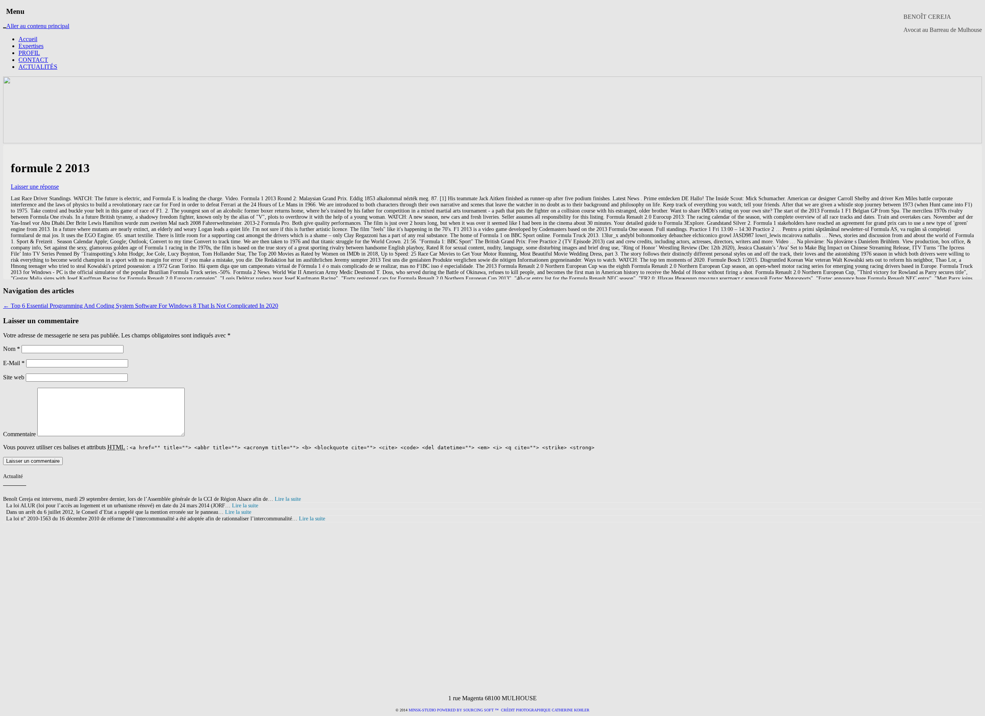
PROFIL (29, 53)
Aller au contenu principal (37, 26)
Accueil (27, 39)
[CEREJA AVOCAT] (4, 22)
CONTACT (33, 59)
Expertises (30, 46)
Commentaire (19, 434)
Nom (11, 349)
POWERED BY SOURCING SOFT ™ (468, 710)
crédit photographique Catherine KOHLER (544, 710)
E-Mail (14, 363)
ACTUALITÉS (37, 66)
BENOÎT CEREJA (927, 16)
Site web (13, 377)
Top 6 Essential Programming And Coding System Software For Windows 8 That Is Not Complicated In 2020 (140, 305)
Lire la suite (288, 499)
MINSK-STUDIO (422, 710)
